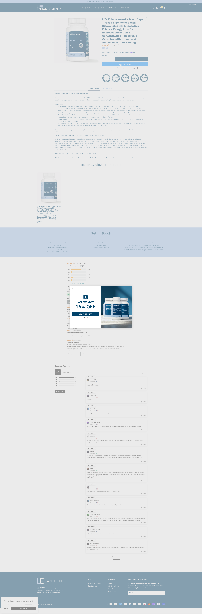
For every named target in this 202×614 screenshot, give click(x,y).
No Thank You (86, 318)
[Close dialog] (72, 288)
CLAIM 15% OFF (85, 314)
